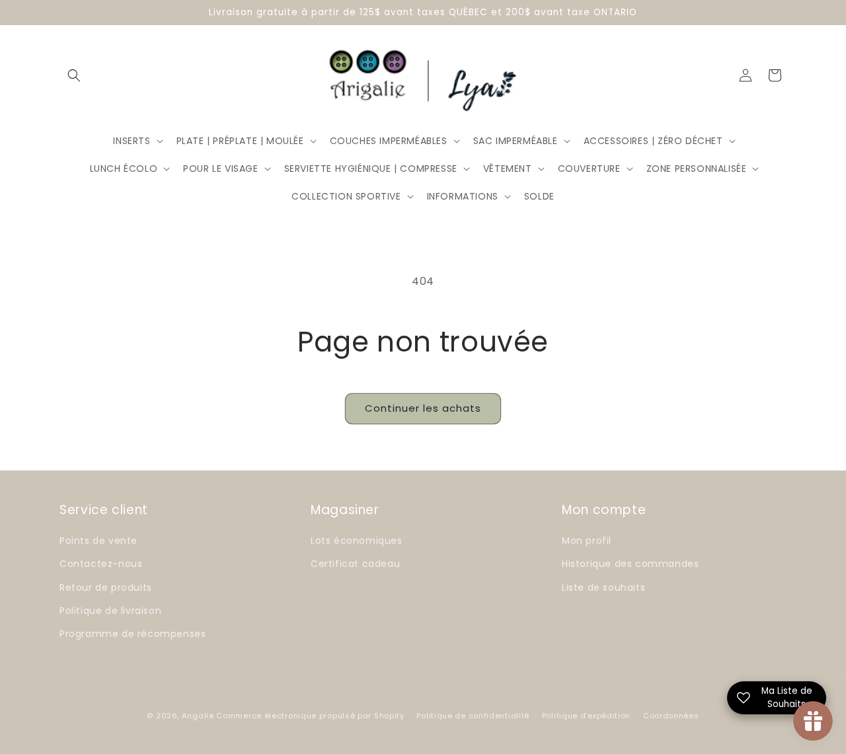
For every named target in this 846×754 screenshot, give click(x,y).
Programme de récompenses (132, 633)
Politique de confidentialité (472, 715)
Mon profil (586, 540)
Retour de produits (105, 587)
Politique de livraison (110, 610)
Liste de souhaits (603, 587)
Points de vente (98, 540)
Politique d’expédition (586, 715)
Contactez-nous (100, 563)
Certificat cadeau (355, 563)
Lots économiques (357, 540)
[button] (74, 75)
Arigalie (198, 715)
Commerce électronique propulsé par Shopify (310, 715)
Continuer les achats (423, 408)
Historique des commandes (630, 563)
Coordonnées (671, 715)
